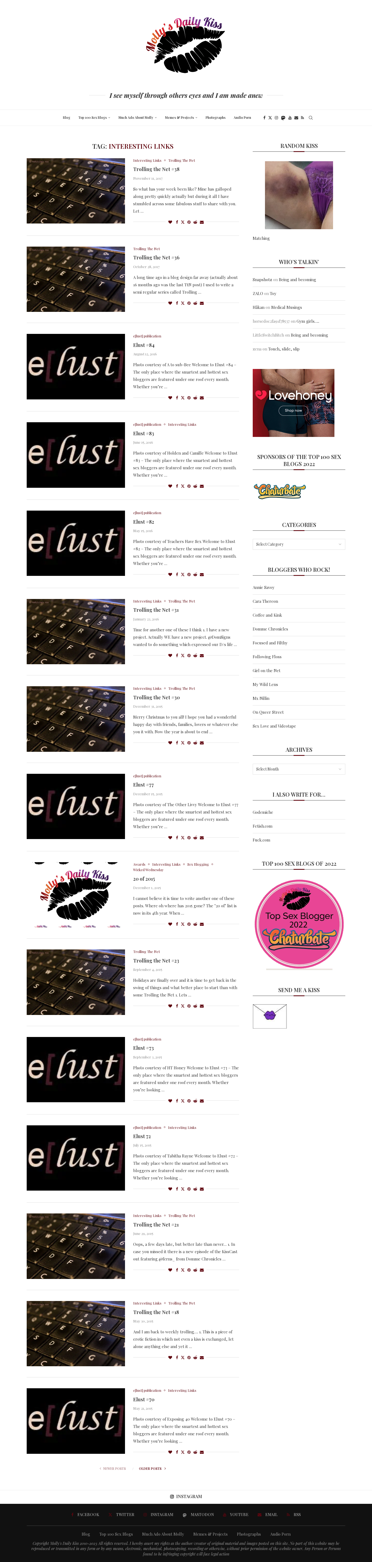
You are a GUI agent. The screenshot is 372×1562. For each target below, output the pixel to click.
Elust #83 (143, 433)
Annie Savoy (264, 587)
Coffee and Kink (267, 615)
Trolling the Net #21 (156, 1224)
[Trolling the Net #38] (76, 190)
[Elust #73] (76, 1069)
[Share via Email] (202, 222)
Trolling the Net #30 (156, 697)
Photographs (215, 117)
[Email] (296, 118)
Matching (261, 238)
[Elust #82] (76, 543)
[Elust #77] (76, 806)
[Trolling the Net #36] (76, 279)
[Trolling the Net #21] (76, 1246)
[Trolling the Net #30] (76, 719)
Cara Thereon (265, 601)
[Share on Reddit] (195, 222)
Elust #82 (143, 521)
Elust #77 (143, 784)
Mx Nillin (261, 698)
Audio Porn (242, 117)
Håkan (258, 307)
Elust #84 (143, 345)
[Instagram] (276, 118)
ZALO (258, 293)
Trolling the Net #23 (156, 960)
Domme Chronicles (270, 629)
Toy (273, 293)
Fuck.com (261, 840)
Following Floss (267, 656)
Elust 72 (142, 1136)
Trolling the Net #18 (156, 1312)
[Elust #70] (76, 1421)
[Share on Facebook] (177, 222)
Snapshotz (262, 279)
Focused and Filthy (270, 642)
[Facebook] (264, 118)
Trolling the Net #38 (156, 169)
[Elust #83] (76, 454)
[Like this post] (170, 222)
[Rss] (302, 118)
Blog (66, 117)
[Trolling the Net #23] (76, 982)
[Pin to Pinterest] (189, 222)
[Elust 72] (76, 1158)
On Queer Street (268, 712)
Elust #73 (143, 1048)
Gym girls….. (308, 321)
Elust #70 (143, 1399)
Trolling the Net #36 (156, 257)
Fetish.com (262, 826)
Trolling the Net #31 (156, 610)
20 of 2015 (144, 878)
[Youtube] (290, 118)
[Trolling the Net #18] (76, 1333)
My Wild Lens (265, 684)
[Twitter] (270, 118)
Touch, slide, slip (284, 349)
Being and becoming (297, 279)
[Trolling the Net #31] (76, 631)
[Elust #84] (76, 366)
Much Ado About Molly (135, 117)
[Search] (310, 118)
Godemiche (263, 812)
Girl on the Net (266, 670)
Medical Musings (286, 307)
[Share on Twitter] (183, 222)
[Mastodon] (283, 118)
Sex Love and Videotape (274, 726)
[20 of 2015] (76, 894)
